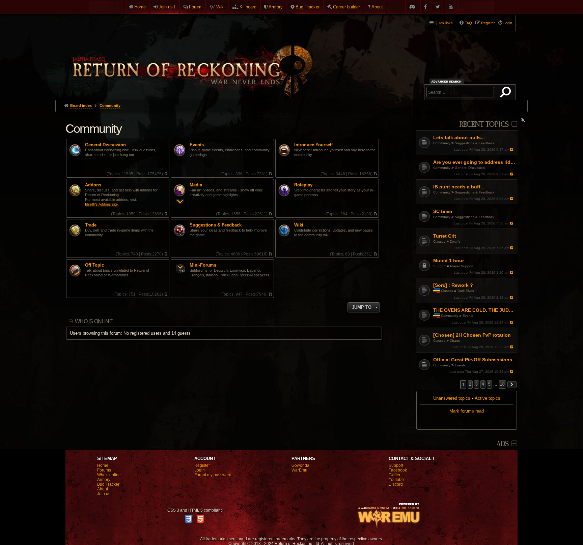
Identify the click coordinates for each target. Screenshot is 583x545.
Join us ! (167, 6)
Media (196, 185)
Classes (439, 241)
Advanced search (447, 81)
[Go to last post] (512, 149)
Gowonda (300, 465)
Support (439, 266)
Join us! (104, 493)
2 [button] (470, 384)
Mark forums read (466, 411)
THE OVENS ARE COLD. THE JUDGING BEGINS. (474, 310)
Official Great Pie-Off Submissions (472, 359)
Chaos (455, 340)
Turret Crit (444, 236)
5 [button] (489, 384)
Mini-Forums (203, 265)
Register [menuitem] (488, 23)
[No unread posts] (166, 174)
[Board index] (191, 54)
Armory (276, 6)
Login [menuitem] (507, 23)
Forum (195, 6)
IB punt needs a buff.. (458, 186)
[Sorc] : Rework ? (453, 285)
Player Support (461, 266)
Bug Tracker (308, 6)
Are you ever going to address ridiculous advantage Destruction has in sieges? (474, 162)
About (377, 6)
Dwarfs (455, 241)
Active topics (487, 398)
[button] (512, 384)
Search (506, 93)
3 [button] (476, 384)
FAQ (468, 23)
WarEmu (299, 470)
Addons (93, 185)
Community (441, 143)
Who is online (94, 321)
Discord (396, 484)
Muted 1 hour (448, 260)
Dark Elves (465, 291)
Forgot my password (212, 475)
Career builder (346, 6)
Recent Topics (484, 124)
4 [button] (483, 384)
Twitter (394, 475)
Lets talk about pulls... (459, 137)
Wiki (220, 6)
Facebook (398, 470)
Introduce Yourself (313, 145)
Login (199, 470)
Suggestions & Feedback (474, 143)
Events (468, 315)
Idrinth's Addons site (101, 204)
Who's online (109, 475)
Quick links (444, 23)
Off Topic (94, 265)
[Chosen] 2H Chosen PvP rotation (472, 335)
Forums (104, 470)
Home (140, 6)
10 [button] (502, 384)
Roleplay (303, 185)
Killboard (248, 6)
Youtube (396, 479)
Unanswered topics (451, 398)
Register (202, 465)
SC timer (442, 211)
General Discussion (470, 168)
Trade (90, 225)
